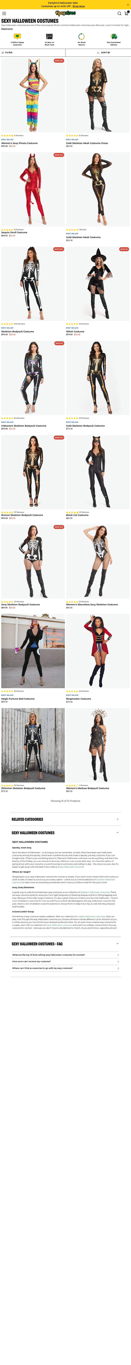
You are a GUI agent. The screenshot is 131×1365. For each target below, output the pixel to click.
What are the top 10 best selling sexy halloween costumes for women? (48, 955)
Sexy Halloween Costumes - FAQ (37, 943)
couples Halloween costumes (91, 916)
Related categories (27, 819)
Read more (7, 29)
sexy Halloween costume (71, 867)
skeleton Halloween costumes (95, 892)
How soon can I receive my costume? (31, 961)
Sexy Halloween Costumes (33, 832)
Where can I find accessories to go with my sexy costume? (42, 968)
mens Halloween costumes (59, 925)
